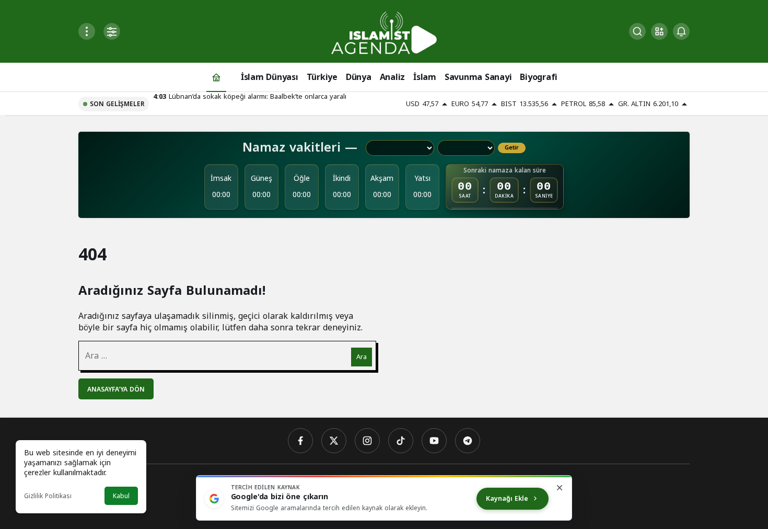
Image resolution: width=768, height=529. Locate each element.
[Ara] (637, 31)
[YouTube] (434, 440)
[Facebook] (300, 440)
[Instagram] (367, 440)
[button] (659, 31)
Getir (512, 148)
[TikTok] (400, 440)
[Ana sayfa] (216, 77)
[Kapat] (559, 487)
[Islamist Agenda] (384, 32)
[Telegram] (467, 440)
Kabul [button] (121, 496)
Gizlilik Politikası (48, 496)
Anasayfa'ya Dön (116, 389)
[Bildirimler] (681, 31)
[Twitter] (333, 440)
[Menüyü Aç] (86, 31)
